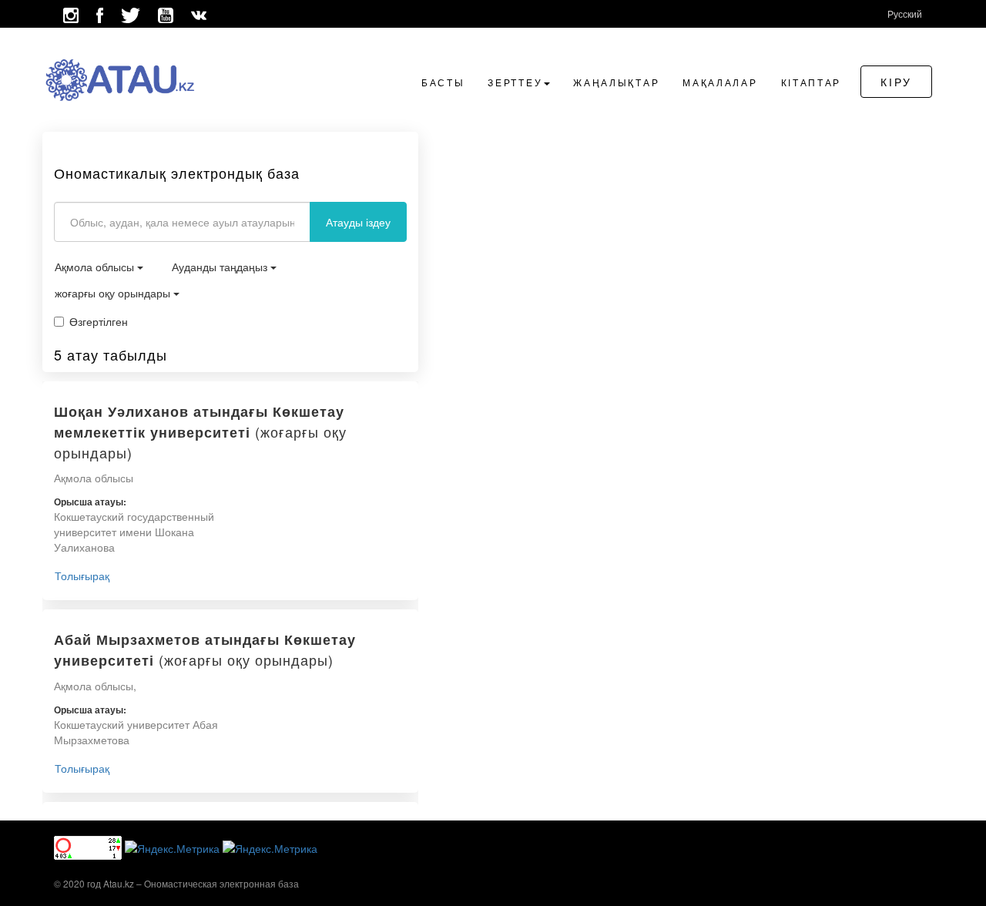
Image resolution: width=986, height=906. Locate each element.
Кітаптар (811, 82)
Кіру (896, 81)
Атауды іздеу (358, 222)
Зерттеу (515, 82)
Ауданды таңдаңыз (221, 266)
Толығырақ (82, 575)
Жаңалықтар (616, 82)
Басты (443, 82)
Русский (904, 13)
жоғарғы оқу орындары (114, 292)
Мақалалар (719, 82)
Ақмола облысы (96, 266)
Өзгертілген (98, 321)
